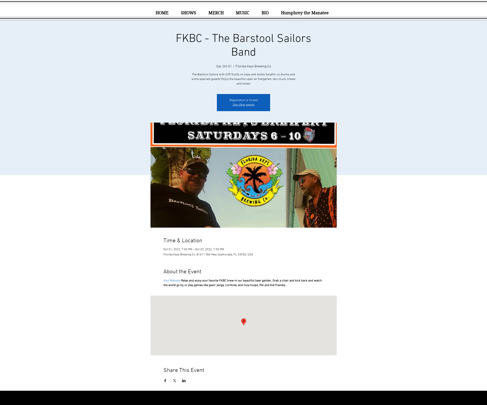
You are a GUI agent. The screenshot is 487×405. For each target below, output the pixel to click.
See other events (244, 105)
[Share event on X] (174, 380)
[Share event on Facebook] (165, 380)
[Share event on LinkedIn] (184, 380)
